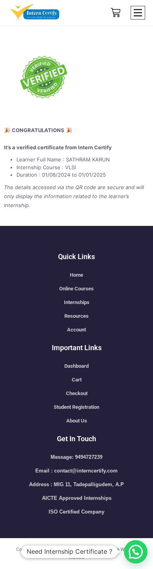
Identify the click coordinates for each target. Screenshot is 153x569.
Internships (76, 302)
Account (76, 330)
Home (76, 275)
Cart (77, 380)
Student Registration (76, 407)
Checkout (76, 393)
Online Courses (76, 289)
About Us (76, 421)
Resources (76, 316)
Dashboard (76, 366)
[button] (136, 552)
